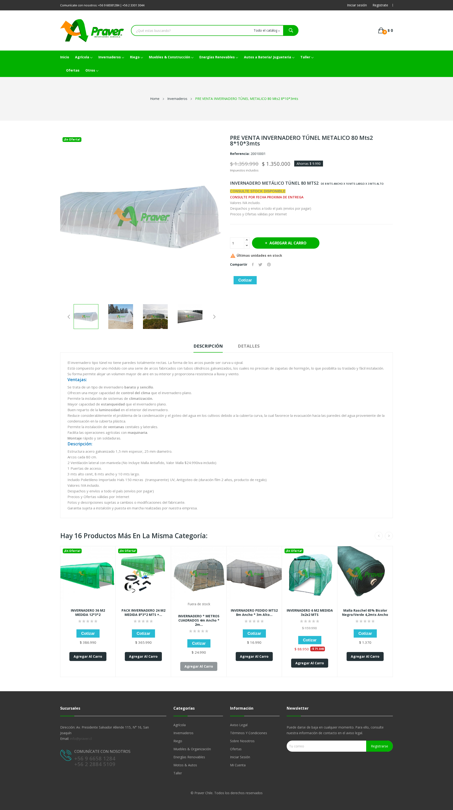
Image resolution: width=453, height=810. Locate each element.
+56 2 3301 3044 (133, 5)
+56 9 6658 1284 (94, 758)
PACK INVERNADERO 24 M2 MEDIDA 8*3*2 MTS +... (143, 612)
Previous (69, 316)
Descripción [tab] (208, 346)
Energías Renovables (189, 757)
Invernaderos (183, 733)
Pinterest (269, 264)
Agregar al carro (287, 243)
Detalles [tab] (249, 346)
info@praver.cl (81, 738)
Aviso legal (238, 725)
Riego (177, 741)
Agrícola (179, 725)
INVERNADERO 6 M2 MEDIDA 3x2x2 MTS (310, 612)
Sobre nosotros (242, 741)
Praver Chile (203, 793)
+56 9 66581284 (108, 5)
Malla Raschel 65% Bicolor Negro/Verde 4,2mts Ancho (365, 612)
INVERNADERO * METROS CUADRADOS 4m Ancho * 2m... (198, 620)
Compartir (253, 264)
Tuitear (260, 264)
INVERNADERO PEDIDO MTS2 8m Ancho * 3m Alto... (254, 612)
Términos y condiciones (248, 733)
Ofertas (236, 749)
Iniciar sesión (240, 757)
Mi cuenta (238, 765)
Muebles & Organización (192, 749)
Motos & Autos (185, 765)
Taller (177, 773)
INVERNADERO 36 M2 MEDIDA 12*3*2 (88, 612)
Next (214, 316)
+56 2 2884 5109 (94, 763)
